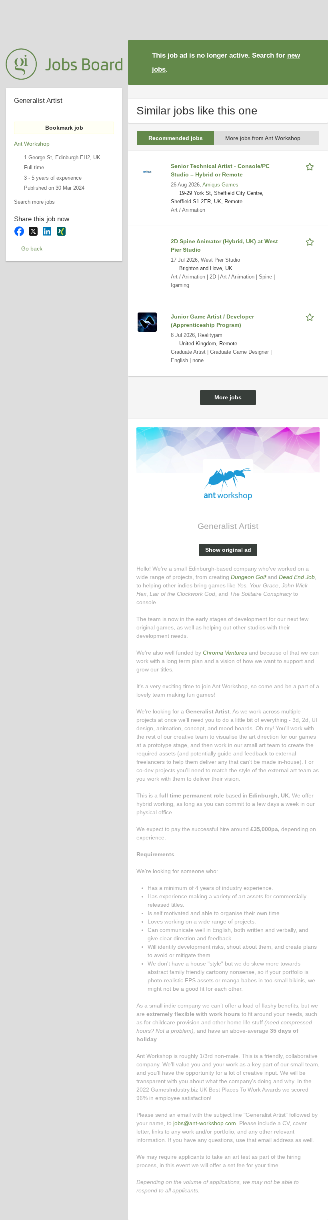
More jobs (228, 397)
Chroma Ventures (225, 652)
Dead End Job (297, 577)
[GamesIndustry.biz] (64, 64)
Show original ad (228, 550)
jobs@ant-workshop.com (204, 1123)
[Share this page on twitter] (33, 231)
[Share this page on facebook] (19, 231)
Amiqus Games (220, 185)
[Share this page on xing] (61, 231)
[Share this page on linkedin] (47, 231)
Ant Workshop (32, 143)
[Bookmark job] (311, 166)
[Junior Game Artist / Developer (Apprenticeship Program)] (147, 321)
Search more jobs (34, 202)
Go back (31, 248)
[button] (315, 62)
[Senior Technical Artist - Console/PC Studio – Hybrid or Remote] (147, 171)
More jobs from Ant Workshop (262, 138)
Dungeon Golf (248, 577)
